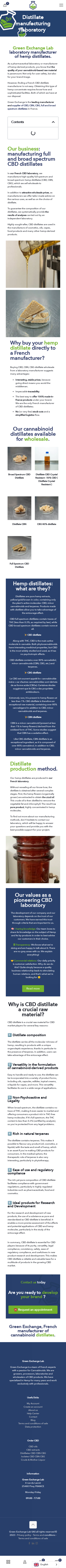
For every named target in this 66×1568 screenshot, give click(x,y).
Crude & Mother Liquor (33, 1459)
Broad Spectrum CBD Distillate (19, 476)
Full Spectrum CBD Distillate (19, 565)
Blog (33, 1420)
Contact (33, 1416)
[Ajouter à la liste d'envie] (27, 456)
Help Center (33, 1413)
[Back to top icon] (33, 1524)
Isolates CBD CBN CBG (33, 1456)
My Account (33, 1403)
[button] (53, 122)
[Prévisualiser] (27, 461)
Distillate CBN (19, 524)
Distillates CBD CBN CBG (33, 1453)
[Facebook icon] (29, 1543)
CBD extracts (33, 1449)
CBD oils (33, 1446)
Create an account (33, 1406)
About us (33, 1410)
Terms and (38, 1535)
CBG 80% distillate (46, 524)
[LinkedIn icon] (33, 1543)
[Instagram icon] (36, 1543)
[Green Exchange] (33, 5)
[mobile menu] (61, 5)
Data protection (33, 1426)
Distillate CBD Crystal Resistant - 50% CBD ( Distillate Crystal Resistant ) (46, 479)
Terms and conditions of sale (33, 1423)
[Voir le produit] (27, 451)
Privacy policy (24, 1535)
